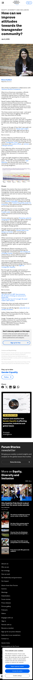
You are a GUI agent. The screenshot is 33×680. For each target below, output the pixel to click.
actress (26, 144)
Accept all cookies (17, 671)
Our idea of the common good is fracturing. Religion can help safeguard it (19, 525)
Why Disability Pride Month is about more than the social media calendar (15, 504)
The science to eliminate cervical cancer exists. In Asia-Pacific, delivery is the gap (20, 516)
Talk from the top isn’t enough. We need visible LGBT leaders (14, 299)
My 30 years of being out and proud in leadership (13, 296)
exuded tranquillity (11, 201)
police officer (17, 144)
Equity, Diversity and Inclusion (15, 10)
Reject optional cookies (17, 666)
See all (28, 481)
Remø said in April (22, 129)
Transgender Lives (11, 142)
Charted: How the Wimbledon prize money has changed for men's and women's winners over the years (20, 534)
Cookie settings (17, 675)
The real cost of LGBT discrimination (13, 294)
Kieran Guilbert (6, 80)
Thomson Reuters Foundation (11, 89)
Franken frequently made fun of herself (16, 203)
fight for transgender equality (12, 266)
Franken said (5, 212)
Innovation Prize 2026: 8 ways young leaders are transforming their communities (19, 542)
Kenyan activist (8, 145)
